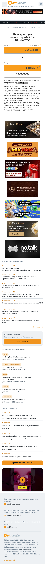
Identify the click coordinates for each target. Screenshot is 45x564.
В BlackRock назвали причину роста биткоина (18, 457)
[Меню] (4, 4)
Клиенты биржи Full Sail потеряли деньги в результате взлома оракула (21, 286)
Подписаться (22, 341)
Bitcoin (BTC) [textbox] (32, 68)
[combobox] (22, 50)
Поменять (34, 46)
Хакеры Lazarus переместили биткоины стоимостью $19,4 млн (22, 304)
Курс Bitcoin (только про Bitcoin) (13, 389)
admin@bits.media (13, 504)
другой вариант (21, 83)
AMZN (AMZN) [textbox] (31, 50)
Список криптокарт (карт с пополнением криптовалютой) (16, 378)
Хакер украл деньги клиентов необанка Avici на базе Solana (20, 321)
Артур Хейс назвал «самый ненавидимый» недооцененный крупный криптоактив (21, 269)
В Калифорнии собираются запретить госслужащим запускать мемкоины (20, 313)
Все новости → (38, 327)
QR (5, 556)
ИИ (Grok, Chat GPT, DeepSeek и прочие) (16, 357)
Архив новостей (9, 560)
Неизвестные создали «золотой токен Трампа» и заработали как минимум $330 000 (19, 278)
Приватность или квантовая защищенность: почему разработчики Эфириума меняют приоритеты (20, 295)
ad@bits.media (12, 527)
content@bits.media (14, 515)
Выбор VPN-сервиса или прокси (13, 400)
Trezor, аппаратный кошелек (12, 367)
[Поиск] (41, 4)
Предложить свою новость (22, 463)
